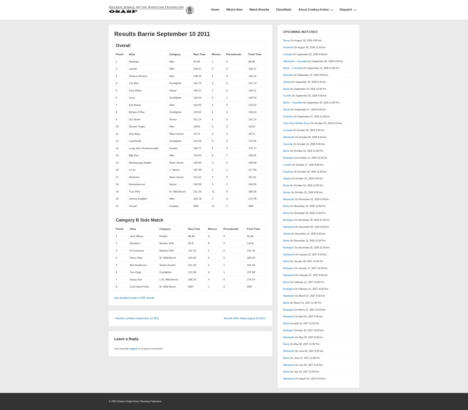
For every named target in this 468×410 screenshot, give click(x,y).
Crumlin (287, 95)
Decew (286, 40)
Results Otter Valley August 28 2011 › (245, 318)
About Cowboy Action (313, 9)
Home (215, 9)
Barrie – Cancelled (293, 68)
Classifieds (283, 9)
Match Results (259, 9)
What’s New (234, 9)
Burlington (288, 157)
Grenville (287, 144)
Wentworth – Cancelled (295, 61)
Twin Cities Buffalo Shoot (296, 123)
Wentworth (288, 137)
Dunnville (288, 75)
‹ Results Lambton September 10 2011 (136, 318)
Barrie (286, 89)
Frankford (288, 47)
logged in (134, 348)
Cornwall (287, 54)
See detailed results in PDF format (134, 297)
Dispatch (346, 9)
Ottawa (287, 82)
